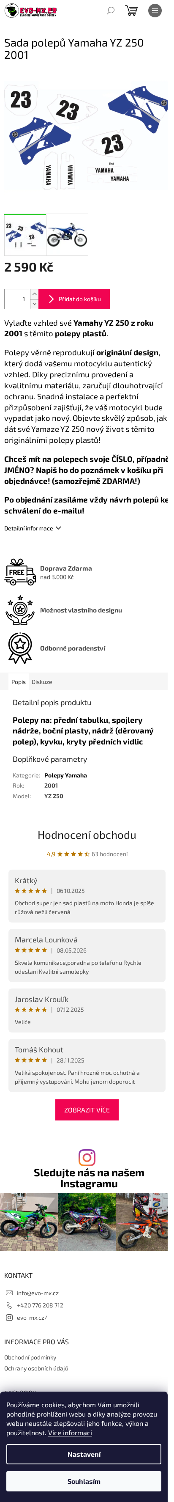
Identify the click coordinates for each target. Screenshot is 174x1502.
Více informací (70, 1432)
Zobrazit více (87, 1110)
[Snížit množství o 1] (34, 304)
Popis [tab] (18, 681)
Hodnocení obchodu (87, 834)
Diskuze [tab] (42, 681)
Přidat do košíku (80, 298)
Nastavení (84, 1454)
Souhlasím (84, 1481)
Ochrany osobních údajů (36, 1368)
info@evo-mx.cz (38, 1292)
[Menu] (155, 10)
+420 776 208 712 (40, 1305)
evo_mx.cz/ (32, 1317)
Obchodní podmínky (30, 1357)
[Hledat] (110, 10)
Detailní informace (28, 528)
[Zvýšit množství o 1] (34, 294)
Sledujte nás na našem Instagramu (89, 1177)
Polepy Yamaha (65, 775)
